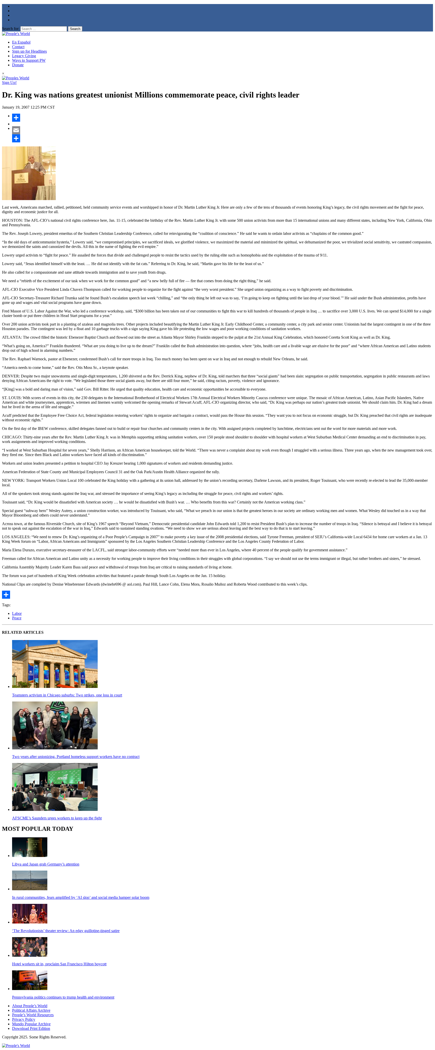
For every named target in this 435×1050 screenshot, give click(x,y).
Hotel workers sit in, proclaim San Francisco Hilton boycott (59, 964)
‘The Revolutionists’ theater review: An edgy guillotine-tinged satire (66, 931)
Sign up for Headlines (29, 51)
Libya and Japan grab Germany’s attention (45, 864)
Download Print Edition (31, 1028)
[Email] (222, 130)
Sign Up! (9, 82)
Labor (17, 613)
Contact (18, 47)
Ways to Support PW (29, 60)
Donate (18, 65)
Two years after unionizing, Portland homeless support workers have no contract (75, 756)
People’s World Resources (33, 1015)
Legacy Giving (24, 56)
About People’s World (29, 1006)
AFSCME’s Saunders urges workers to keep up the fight (57, 818)
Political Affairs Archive (31, 1010)
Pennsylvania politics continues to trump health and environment (63, 997)
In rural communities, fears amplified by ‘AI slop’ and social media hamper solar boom (80, 897)
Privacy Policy (23, 1019)
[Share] (222, 118)
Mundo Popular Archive (31, 1024)
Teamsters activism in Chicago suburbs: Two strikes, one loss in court (67, 695)
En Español (21, 42)
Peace (16, 618)
